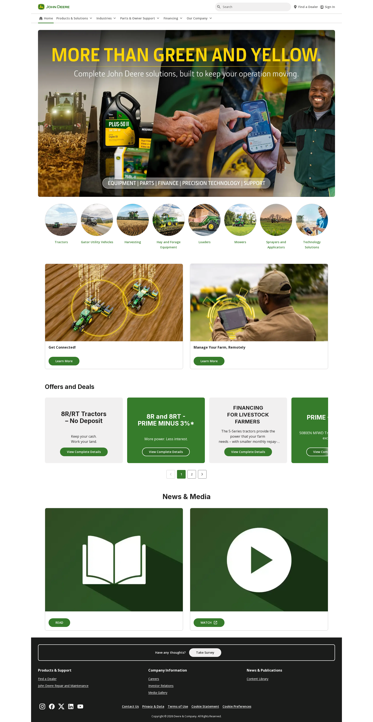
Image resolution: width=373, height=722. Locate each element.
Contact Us (130, 706)
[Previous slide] (170, 474)
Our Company (197, 18)
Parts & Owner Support (137, 18)
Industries (104, 18)
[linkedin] (70, 706)
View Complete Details (84, 452)
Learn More (64, 361)
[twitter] (61, 706)
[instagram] (42, 706)
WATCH (206, 622)
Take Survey (205, 652)
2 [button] (192, 474)
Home (48, 18)
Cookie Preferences (237, 706)
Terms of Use (178, 706)
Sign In (330, 7)
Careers (153, 679)
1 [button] (181, 474)
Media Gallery (157, 693)
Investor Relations (161, 686)
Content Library (257, 679)
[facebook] (51, 706)
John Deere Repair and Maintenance (63, 686)
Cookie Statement (205, 706)
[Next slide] (202, 474)
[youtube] (80, 706)
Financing (171, 18)
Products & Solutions (72, 18)
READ (59, 622)
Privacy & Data (153, 706)
